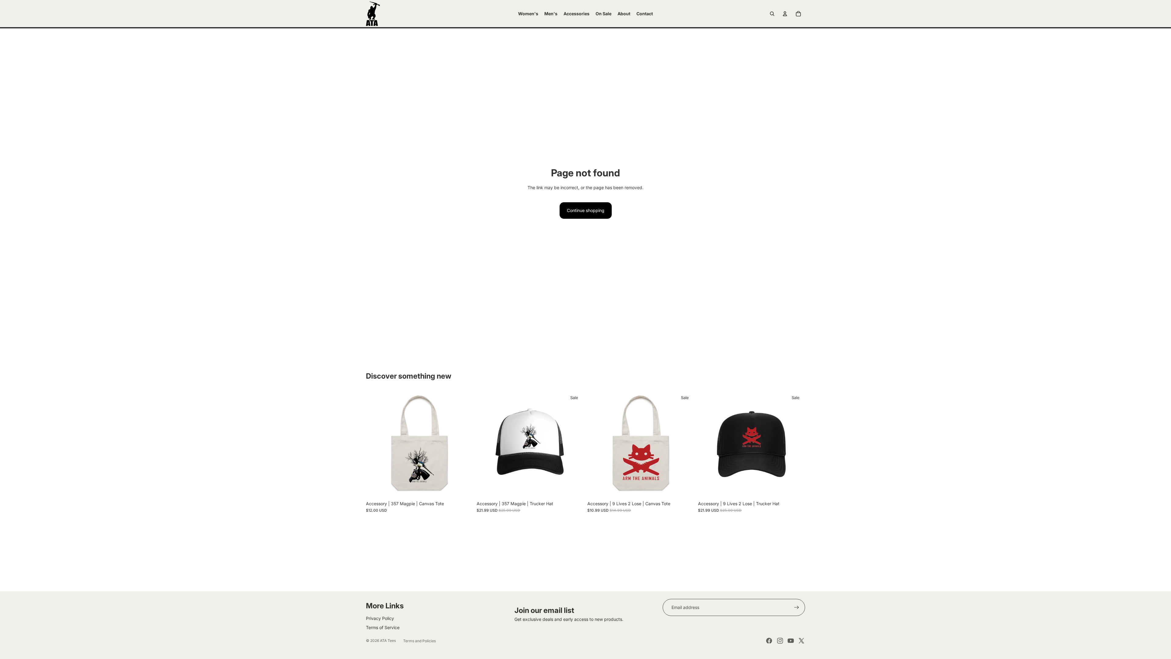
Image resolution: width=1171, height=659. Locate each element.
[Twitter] (801, 640)
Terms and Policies (419, 641)
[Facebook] (769, 640)
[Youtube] (790, 640)
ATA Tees (388, 640)
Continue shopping (585, 210)
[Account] (785, 13)
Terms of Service (382, 627)
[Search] (772, 13)
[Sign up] (796, 607)
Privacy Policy (380, 618)
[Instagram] (780, 640)
